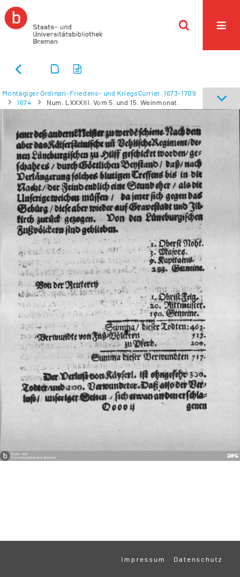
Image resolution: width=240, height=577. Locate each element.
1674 (24, 102)
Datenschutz (198, 559)
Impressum (143, 559)
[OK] (184, 25)
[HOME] (53, 25)
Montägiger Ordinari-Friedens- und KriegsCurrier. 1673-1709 (99, 93)
